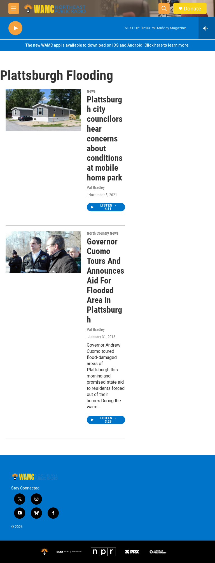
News (91, 91)
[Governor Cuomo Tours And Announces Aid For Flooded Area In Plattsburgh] (43, 252)
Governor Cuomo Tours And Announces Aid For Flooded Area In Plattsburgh (105, 280)
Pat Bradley (96, 187)
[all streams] (206, 28)
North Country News (102, 233)
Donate (192, 9)
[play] (15, 28)
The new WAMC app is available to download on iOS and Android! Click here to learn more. (107, 45)
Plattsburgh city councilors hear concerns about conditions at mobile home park (105, 138)
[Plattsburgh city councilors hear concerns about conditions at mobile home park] (43, 110)
